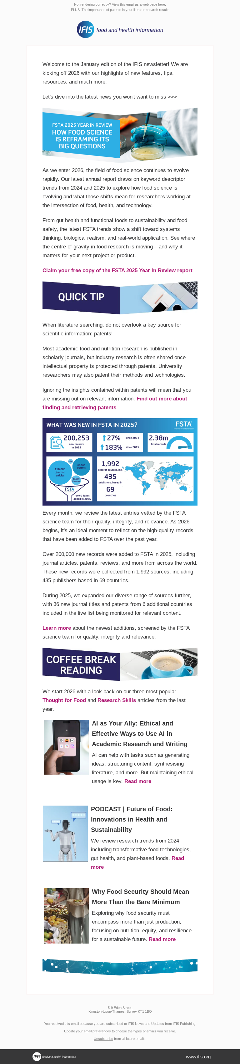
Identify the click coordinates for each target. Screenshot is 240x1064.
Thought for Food (64, 700)
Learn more (56, 628)
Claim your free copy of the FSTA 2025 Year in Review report (117, 270)
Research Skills (117, 700)
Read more (137, 781)
